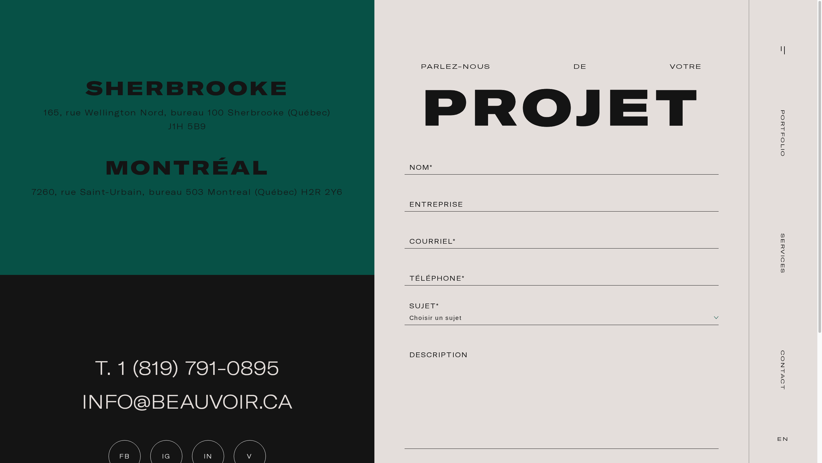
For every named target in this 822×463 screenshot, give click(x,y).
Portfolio (783, 133)
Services (783, 253)
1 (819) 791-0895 (198, 368)
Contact (783, 370)
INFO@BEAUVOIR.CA (187, 401)
